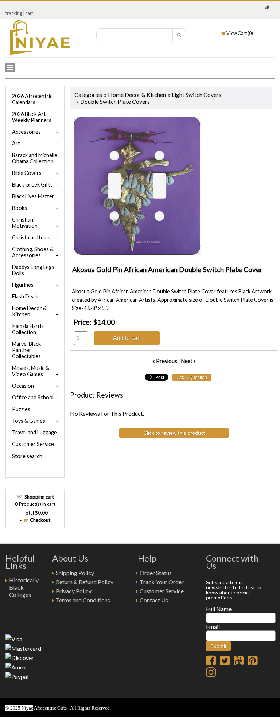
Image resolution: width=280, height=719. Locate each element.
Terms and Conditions (83, 600)
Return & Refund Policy (84, 581)
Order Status (156, 572)
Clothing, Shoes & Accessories (33, 252)
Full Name (219, 608)
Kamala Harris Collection (28, 329)
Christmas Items (31, 237)
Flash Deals (25, 296)
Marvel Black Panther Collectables (26, 350)
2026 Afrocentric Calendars (32, 99)
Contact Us (154, 600)
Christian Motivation (25, 222)
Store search (27, 456)
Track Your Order (162, 581)
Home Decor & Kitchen (137, 94)
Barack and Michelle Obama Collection (34, 158)
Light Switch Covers (196, 94)
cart (29, 13)
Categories (88, 94)
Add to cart (127, 338)
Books (19, 208)
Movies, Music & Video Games (30, 371)
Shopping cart (39, 497)
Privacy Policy (74, 590)
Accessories (26, 132)
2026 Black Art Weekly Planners (31, 117)
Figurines (23, 285)
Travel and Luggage (34, 432)
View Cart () (239, 33)
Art (16, 143)
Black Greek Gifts (32, 184)
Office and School (33, 397)
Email (213, 626)
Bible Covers (27, 173)
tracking (13, 13)
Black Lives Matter (33, 196)
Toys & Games (28, 421)
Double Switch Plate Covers (115, 101)
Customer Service (33, 444)
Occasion (23, 386)
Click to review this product (174, 432)
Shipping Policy (75, 572)
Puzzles (21, 409)
